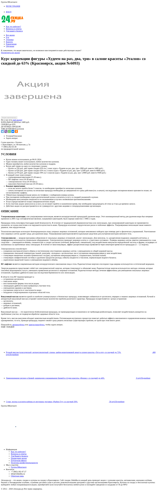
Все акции (10, 35)
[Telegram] (2, 131)
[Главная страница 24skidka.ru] (12, 22)
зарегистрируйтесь (36, 325)
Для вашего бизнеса (14, 31)
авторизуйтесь (18, 325)
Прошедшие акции (19, 458)
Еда (7, 37)
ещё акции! (17, 120)
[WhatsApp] (9, 131)
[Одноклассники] (16, 131)
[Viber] (5, 131)
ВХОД (8, 12)
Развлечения (11, 44)
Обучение (10, 46)
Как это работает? (13, 26)
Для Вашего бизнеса (19, 456)
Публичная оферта (19, 460)
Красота (9, 42)
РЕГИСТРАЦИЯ (13, 6)
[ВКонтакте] (12, 131)
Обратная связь (17, 476)
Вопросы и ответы (14, 29)
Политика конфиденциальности (24, 463)
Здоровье (10, 40)
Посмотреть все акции (10, 53)
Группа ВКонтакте (19, 467)
